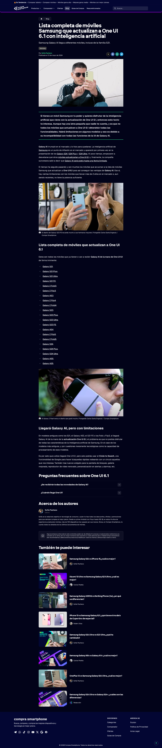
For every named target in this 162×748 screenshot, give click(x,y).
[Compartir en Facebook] (113, 54)
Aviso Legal (135, 731)
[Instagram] (28, 732)
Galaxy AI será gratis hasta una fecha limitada (86, 160)
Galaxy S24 (62, 153)
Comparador (48, 8)
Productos (35, 8)
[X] (37, 732)
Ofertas (60, 8)
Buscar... (120, 8)
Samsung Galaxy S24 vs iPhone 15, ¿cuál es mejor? (92, 559)
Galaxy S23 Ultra (50, 320)
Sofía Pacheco (47, 53)
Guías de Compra (78, 8)
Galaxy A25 (48, 363)
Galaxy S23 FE (49, 324)
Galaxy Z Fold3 (49, 286)
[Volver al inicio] (156, 743)
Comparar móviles (49, 2)
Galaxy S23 (48, 310)
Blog (67, 8)
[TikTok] (24, 732)
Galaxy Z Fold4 (49, 305)
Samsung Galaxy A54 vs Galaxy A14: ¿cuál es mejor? (94, 656)
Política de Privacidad (139, 727)
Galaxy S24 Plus (50, 349)
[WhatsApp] (19, 732)
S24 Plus (72, 153)
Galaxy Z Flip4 (49, 300)
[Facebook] (46, 732)
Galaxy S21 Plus (50, 271)
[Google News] (41, 732)
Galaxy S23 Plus (50, 315)
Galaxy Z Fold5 (49, 339)
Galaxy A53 (48, 295)
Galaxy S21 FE (49, 281)
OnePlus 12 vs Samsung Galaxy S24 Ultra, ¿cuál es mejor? (96, 676)
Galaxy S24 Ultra (50, 353)
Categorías (111, 722)
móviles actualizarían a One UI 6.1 (73, 157)
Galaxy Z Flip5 (49, 334)
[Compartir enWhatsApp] (117, 54)
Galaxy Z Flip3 (49, 290)
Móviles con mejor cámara (99, 2)
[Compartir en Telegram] (121, 54)
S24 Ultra (83, 153)
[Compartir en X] (108, 54)
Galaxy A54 (48, 329)
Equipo (133, 722)
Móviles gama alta (64, 2)
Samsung (43, 48)
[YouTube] (33, 732)
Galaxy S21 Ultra (50, 276)
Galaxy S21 (48, 266)
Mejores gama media (80, 2)
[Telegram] (15, 732)
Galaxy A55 (48, 358)
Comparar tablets (34, 2)
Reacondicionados (93, 8)
